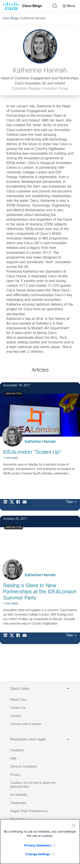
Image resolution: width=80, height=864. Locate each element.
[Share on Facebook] (19, 505)
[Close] (73, 825)
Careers (15, 716)
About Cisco (18, 700)
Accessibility (18, 795)
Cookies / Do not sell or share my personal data (32, 785)
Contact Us (17, 708)
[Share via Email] (25, 505)
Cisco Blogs (32, 6)
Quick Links (19, 689)
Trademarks (18, 803)
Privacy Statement (37, 845)
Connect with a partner (25, 724)
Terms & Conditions (23, 766)
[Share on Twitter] (13, 505)
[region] (40, 841)
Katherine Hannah (40, 442)
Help (13, 758)
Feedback (17, 750)
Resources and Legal (27, 739)
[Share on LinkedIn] (6, 505)
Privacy (15, 775)
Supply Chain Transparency (29, 811)
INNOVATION (13, 394)
